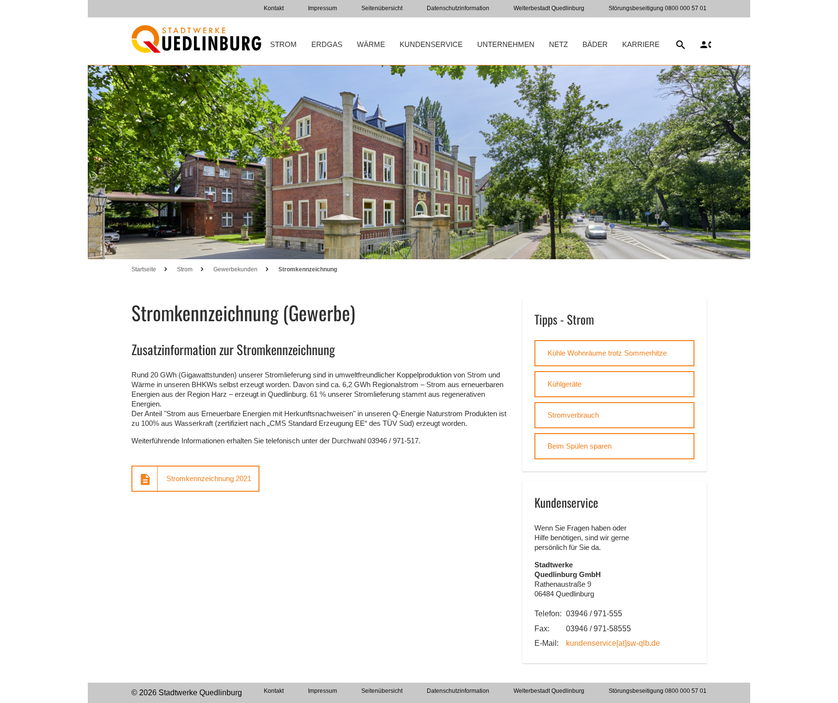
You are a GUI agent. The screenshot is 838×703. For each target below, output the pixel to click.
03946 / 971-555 (594, 613)
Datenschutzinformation (458, 8)
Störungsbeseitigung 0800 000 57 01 (658, 8)
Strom (283, 44)
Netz (558, 44)
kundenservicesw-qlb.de (613, 643)
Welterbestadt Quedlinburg (549, 8)
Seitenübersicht (382, 8)
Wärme (371, 44)
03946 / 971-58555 (598, 629)
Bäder (595, 44)
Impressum (322, 8)
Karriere (641, 44)
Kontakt (274, 8)
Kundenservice (431, 44)
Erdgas (326, 44)
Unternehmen (505, 44)
